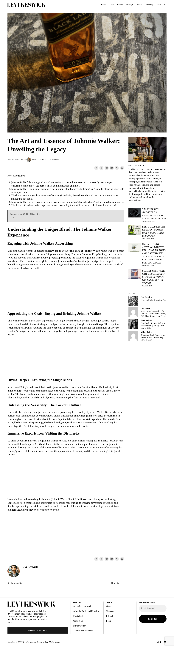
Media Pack (78, 616)
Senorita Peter (147, 320)
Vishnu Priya (146, 332)
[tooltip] (96, 168)
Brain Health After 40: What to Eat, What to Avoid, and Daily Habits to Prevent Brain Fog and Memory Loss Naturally (154, 253)
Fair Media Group (52, 642)
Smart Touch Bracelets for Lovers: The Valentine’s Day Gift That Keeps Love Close (153, 313)
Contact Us (78, 621)
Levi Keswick (40, 160)
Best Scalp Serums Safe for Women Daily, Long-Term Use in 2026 (153, 231)
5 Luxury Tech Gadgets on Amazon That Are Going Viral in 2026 (154, 214)
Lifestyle (110, 616)
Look (108, 621)
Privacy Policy (79, 626)
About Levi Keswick (82, 606)
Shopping (110, 611)
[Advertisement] (65, 292)
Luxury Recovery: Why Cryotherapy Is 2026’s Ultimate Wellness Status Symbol (153, 277)
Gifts (22, 160)
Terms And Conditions (83, 630)
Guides (109, 606)
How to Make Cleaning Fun (153, 300)
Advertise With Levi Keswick (86, 611)
